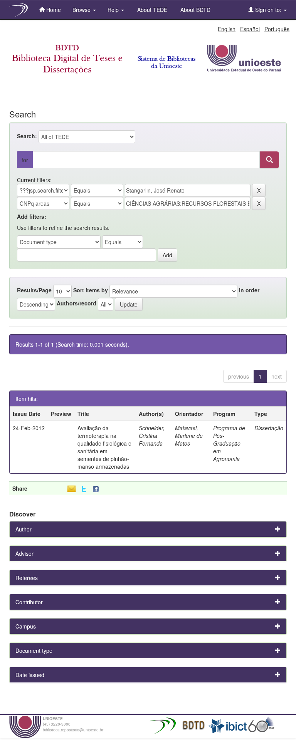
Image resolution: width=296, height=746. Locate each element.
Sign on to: (268, 9)
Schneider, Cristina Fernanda (152, 435)
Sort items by (90, 290)
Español (250, 29)
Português (276, 29)
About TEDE (151, 9)
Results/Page (34, 290)
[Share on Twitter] (84, 489)
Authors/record (76, 303)
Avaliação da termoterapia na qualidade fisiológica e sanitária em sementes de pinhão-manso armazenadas (104, 447)
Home (53, 9)
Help (114, 9)
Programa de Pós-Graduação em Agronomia (229, 443)
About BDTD (194, 9)
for (25, 160)
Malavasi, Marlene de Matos (189, 435)
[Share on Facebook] (97, 489)
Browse (82, 9)
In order (249, 290)
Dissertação (268, 428)
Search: (27, 136)
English (226, 29)
